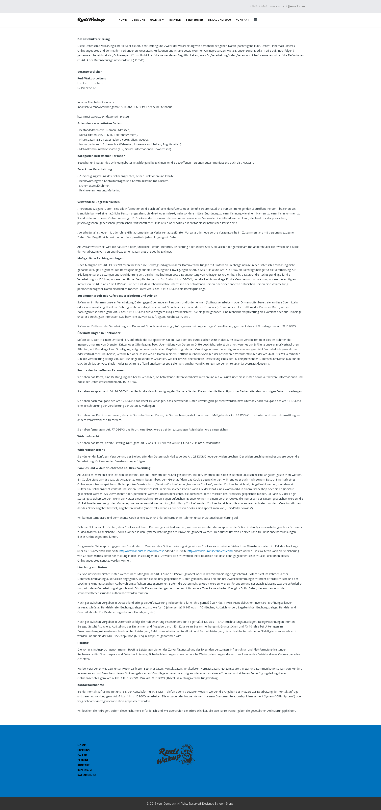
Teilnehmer (194, 19)
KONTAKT (242, 19)
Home (122, 19)
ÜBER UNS (138, 19)
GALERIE (155, 19)
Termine (174, 19)
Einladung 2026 (219, 19)
